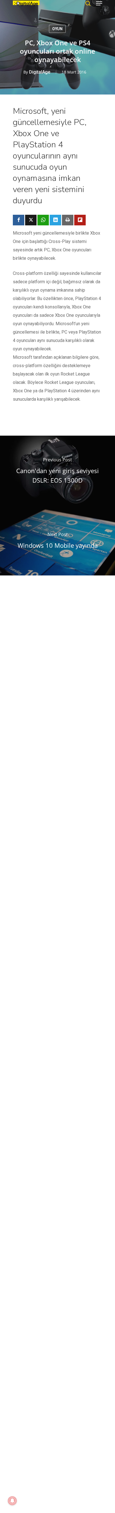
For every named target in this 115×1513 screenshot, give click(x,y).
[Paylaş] (18, 220)
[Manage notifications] (12, 1500)
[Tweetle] (31, 220)
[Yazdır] (67, 220)
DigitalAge (39, 72)
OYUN (57, 29)
